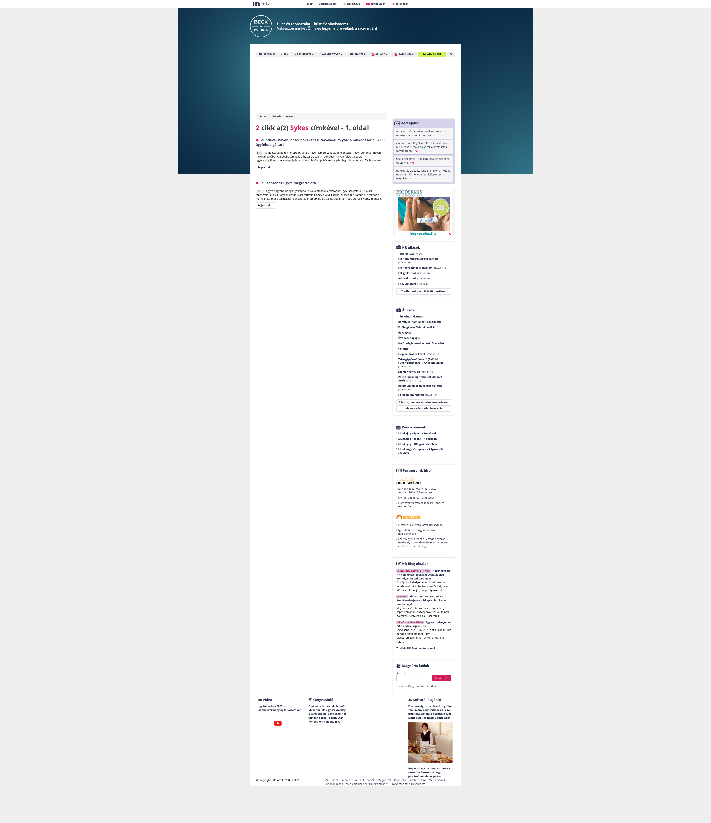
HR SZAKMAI (267, 54)
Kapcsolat (400, 780)
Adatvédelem (417, 780)
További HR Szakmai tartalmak (416, 648)
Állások (408, 310)
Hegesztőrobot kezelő (418, 354)
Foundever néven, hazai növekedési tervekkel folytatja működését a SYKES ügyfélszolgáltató (320, 142)
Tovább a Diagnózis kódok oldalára (417, 686)
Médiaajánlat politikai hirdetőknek (367, 784)
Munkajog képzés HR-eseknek (417, 433)
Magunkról (384, 780)
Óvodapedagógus (409, 338)
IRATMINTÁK (405, 54)
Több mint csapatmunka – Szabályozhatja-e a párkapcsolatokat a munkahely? (421, 600)
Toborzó (410, 253)
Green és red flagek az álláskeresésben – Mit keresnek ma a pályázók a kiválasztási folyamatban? (422, 147)
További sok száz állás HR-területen (423, 291)
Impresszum (349, 780)
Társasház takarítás (410, 316)
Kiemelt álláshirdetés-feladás (423, 408)
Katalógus (351, 4)
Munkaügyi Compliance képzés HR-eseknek (420, 451)
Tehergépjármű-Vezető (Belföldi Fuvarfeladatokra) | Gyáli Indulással (421, 362)
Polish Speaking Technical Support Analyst (420, 378)
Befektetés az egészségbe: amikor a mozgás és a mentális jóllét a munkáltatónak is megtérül (423, 174)
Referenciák (367, 780)
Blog (308, 4)
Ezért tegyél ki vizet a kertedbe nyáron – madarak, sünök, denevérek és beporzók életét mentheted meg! (423, 542)
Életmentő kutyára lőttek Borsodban (420, 525)
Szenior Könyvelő (415, 372)
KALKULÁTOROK (331, 54)
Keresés (401, 673)
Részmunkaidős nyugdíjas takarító (420, 387)
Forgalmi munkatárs (417, 394)
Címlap (262, 116)
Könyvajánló (323, 699)
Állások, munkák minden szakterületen (424, 402)
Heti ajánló (410, 123)
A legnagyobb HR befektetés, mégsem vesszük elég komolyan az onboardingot (423, 574)
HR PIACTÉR (357, 54)
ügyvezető (404, 332)
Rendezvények (414, 427)
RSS (327, 780)
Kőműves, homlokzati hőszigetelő (420, 322)
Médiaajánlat (437, 780)
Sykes (289, 116)
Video (267, 699)
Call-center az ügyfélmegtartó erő (287, 183)
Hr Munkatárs (413, 283)
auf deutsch (375, 4)
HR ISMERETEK (304, 54)
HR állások (411, 247)
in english (400, 4)
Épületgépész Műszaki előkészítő (419, 327)
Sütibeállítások (334, 784)
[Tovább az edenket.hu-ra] (423, 480)
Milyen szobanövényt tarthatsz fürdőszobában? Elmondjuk (417, 490)
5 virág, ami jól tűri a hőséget (416, 497)
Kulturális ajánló (426, 699)
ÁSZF (335, 780)
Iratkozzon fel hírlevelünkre (408, 784)
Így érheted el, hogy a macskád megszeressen (417, 531)
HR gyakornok (414, 273)
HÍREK (284, 54)
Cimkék (276, 116)
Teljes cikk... (265, 167)
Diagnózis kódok (415, 665)
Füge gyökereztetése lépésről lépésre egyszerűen (421, 504)
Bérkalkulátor (327, 4)
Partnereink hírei (417, 470)
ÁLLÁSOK (381, 54)
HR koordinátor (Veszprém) (422, 267)
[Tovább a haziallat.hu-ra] (423, 517)
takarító (403, 348)
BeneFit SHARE (432, 54)
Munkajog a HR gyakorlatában (417, 444)
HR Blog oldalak (415, 563)
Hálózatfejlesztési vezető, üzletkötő (421, 343)
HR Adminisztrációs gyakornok (418, 260)
